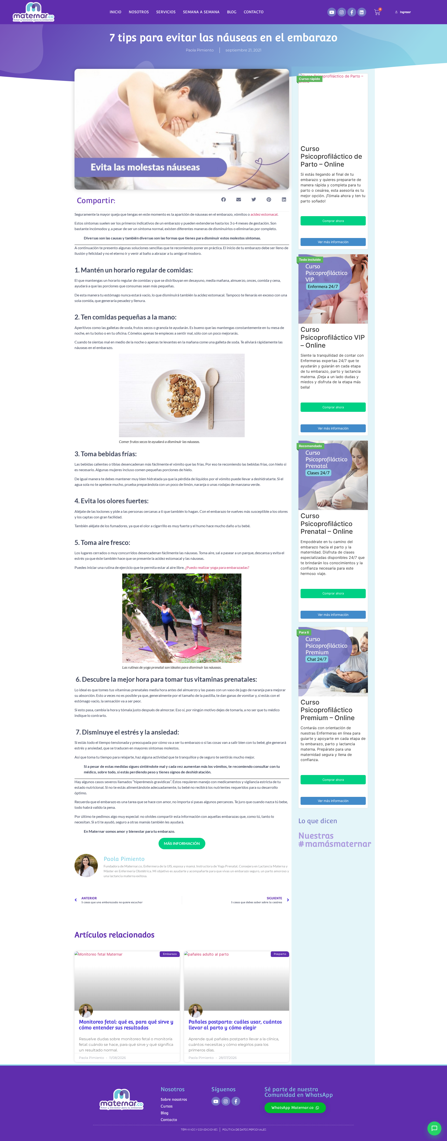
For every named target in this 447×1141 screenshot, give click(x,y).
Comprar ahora (333, 221)
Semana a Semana (201, 12)
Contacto (254, 12)
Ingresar (405, 12)
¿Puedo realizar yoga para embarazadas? (217, 567)
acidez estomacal (264, 214)
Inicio (115, 12)
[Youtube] (331, 12)
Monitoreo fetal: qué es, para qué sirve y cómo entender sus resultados (126, 1024)
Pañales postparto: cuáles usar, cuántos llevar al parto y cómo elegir (235, 1024)
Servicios (166, 12)
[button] (223, 200)
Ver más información (333, 242)
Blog (231, 12)
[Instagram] (341, 12)
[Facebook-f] (351, 12)
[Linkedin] (361, 12)
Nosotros (139, 12)
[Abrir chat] (434, 1128)
